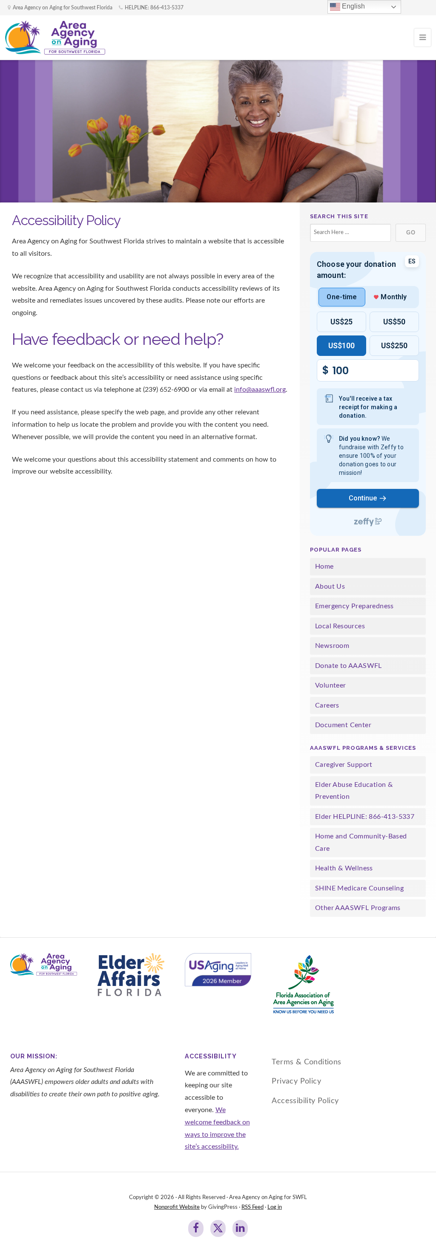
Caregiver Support (344, 764)
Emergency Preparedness (354, 606)
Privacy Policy (296, 1081)
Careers (327, 705)
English (352, 6)
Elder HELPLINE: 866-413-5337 (364, 816)
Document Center (343, 725)
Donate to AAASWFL (348, 665)
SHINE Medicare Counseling (359, 888)
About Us (330, 586)
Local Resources (340, 626)
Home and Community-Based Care (361, 842)
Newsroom (332, 645)
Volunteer (330, 685)
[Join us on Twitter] (218, 1228)
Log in (274, 1207)
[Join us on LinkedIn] (240, 1228)
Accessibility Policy (305, 1100)
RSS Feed (252, 1207)
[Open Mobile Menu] (422, 37)
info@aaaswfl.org (260, 389)
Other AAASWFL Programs (358, 908)
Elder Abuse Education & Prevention (354, 791)
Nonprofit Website (177, 1207)
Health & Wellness (344, 868)
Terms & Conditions (306, 1062)
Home (324, 566)
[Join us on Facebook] (196, 1228)
